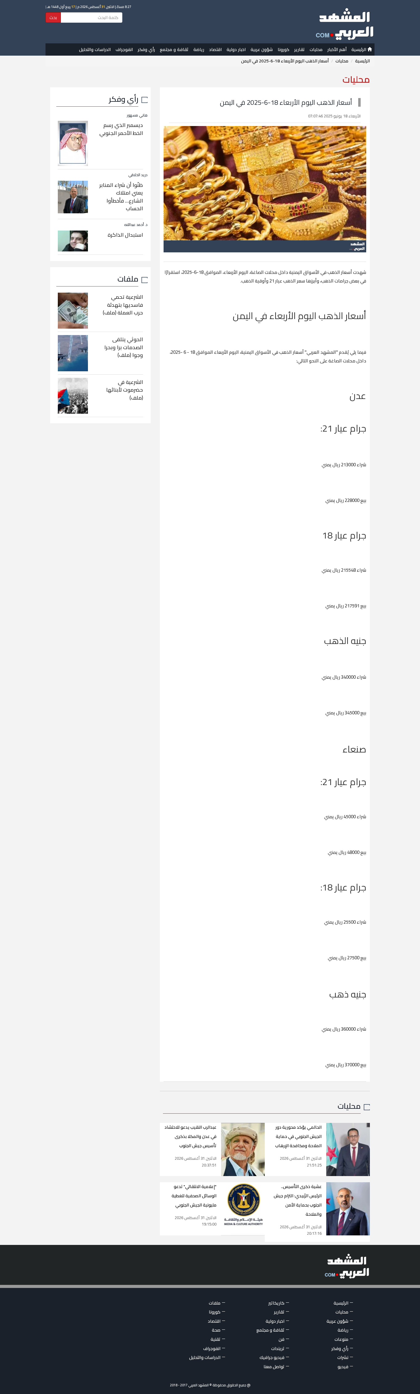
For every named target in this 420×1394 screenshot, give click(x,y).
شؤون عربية (262, 49)
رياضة (198, 49)
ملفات (127, 278)
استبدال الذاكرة (125, 235)
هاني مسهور (137, 115)
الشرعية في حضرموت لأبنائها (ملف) (124, 390)
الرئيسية (359, 49)
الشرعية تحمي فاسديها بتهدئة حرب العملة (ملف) (123, 305)
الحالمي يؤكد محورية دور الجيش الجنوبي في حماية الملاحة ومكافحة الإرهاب (298, 1136)
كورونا (283, 49)
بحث (53, 18)
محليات (316, 49)
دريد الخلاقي (138, 174)
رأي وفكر (146, 49)
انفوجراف (124, 49)
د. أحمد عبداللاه (136, 224)
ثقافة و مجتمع (174, 49)
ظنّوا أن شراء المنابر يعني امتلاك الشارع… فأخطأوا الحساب (121, 197)
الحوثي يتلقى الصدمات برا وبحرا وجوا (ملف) (123, 347)
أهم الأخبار (337, 49)
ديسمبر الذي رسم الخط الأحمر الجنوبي (121, 129)
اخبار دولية (236, 49)
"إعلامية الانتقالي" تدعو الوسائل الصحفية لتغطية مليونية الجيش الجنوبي (194, 1196)
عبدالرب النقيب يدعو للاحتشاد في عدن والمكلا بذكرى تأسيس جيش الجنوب (190, 1136)
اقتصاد (215, 49)
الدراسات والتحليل (95, 49)
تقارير (299, 49)
